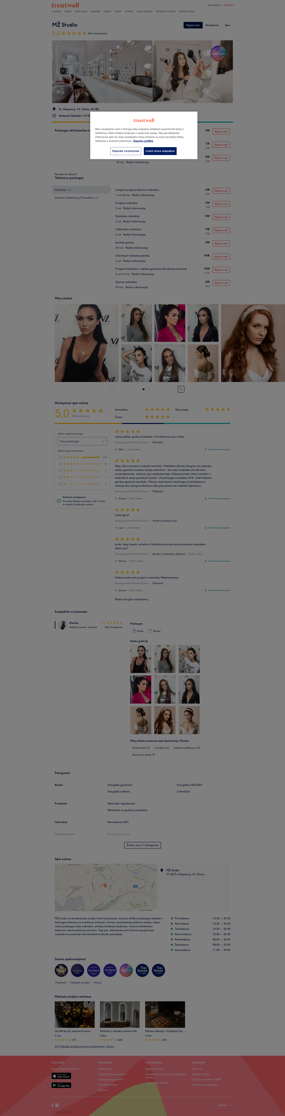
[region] (143, 135)
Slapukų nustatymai (125, 151)
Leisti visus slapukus (160, 151)
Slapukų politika (143, 141)
